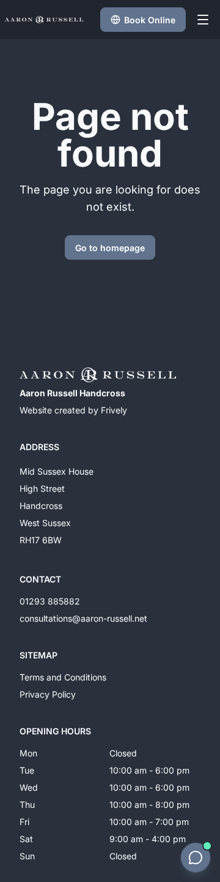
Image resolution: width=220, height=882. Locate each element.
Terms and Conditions (63, 677)
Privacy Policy (48, 694)
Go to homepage (110, 248)
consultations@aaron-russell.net (83, 618)
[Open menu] (203, 19)
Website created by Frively (73, 410)
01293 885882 (50, 601)
